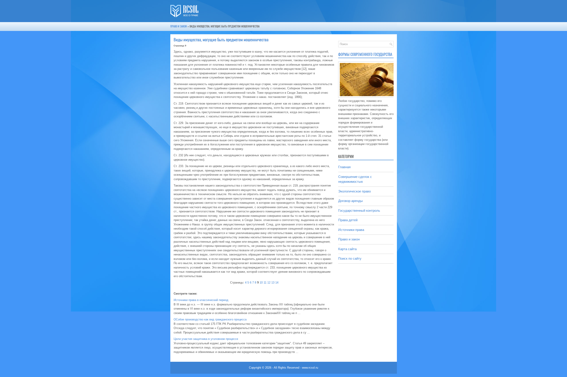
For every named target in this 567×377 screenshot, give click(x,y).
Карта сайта (347, 249)
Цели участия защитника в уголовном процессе (206, 339)
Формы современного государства (365, 54)
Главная (344, 167)
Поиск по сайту (349, 258)
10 (261, 282)
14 (276, 282)
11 (265, 282)
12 (268, 282)
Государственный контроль (359, 210)
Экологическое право (354, 191)
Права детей (347, 220)
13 (272, 282)
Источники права (351, 230)
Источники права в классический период (201, 300)
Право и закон (178, 26)
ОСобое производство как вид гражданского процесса (210, 319)
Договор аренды (350, 201)
